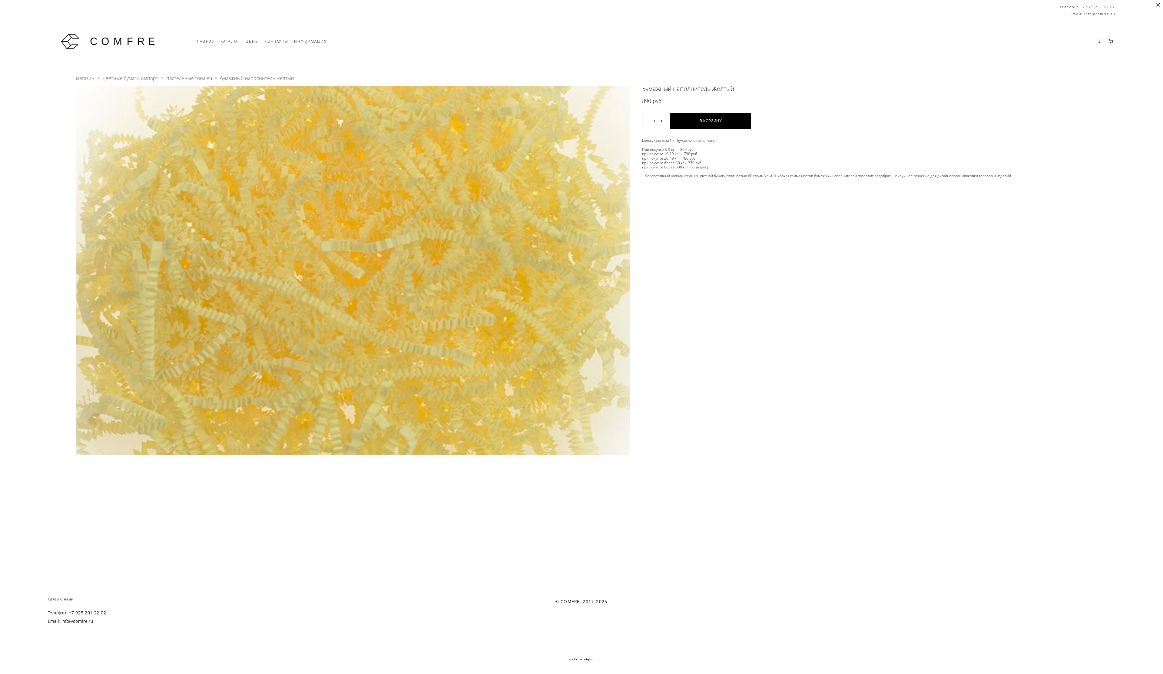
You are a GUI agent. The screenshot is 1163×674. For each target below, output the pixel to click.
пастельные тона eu (189, 78)
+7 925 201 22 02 (87, 613)
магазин (85, 78)
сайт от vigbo (581, 659)
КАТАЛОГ (230, 41)
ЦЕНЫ (252, 41)
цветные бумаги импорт (130, 78)
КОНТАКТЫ (276, 41)
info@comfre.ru (77, 621)
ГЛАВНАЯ (204, 41)
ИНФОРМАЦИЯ (310, 41)
